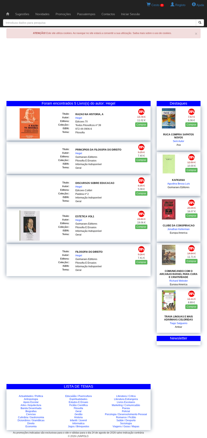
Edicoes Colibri (83, 190)
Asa (178, 144)
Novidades (42, 14)
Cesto (157, 5)
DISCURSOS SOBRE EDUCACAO (94, 183)
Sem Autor (178, 141)
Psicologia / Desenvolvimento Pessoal (126, 414)
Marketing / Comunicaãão (126, 405)
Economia (31, 426)
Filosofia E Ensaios (85, 160)
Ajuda (200, 5)
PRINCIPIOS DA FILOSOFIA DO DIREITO (98, 149)
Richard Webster (178, 280)
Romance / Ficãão (126, 417)
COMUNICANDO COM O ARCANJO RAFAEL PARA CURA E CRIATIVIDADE (178, 274)
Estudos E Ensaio (78, 402)
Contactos (108, 14)
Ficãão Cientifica (78, 405)
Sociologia (126, 423)
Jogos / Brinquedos (78, 426)
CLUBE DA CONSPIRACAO (178, 225)
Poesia (126, 408)
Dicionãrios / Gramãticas (31, 420)
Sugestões (22, 14)
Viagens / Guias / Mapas (126, 426)
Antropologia (31, 399)
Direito (31, 423)
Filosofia (80, 132)
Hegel (78, 118)
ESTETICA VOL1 (84, 216)
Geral (78, 168)
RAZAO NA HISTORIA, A (89, 114)
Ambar (178, 327)
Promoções (63, 14)
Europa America (178, 232)
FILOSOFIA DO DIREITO (88, 251)
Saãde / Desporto (126, 420)
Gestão (78, 414)
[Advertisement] (103, 70)
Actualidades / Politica (31, 396)
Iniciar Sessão (130, 14)
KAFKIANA (178, 180)
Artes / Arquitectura (31, 405)
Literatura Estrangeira (126, 399)
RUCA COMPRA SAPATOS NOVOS (178, 136)
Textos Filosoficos (85, 125)
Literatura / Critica (126, 396)
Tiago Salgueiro (178, 323)
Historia (78, 417)
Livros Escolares (126, 402)
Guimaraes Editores (86, 157)
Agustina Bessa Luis (178, 183)
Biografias (31, 411)
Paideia (79, 194)
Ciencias (31, 414)
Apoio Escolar (31, 402)
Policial (126, 411)
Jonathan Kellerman (178, 229)
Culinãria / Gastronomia (31, 417)
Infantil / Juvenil (78, 420)
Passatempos (86, 14)
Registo (179, 5)
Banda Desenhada (31, 408)
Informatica (78, 423)
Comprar (141, 124)
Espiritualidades (78, 399)
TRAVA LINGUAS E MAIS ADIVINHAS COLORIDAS (178, 318)
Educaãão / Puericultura (78, 396)
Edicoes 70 (81, 121)
